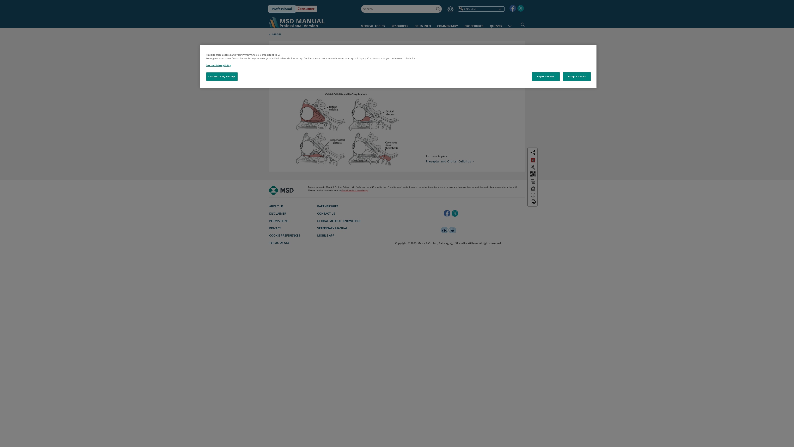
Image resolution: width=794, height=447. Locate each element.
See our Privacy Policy (218, 65)
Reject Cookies (545, 76)
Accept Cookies (577, 76)
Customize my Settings (222, 76)
